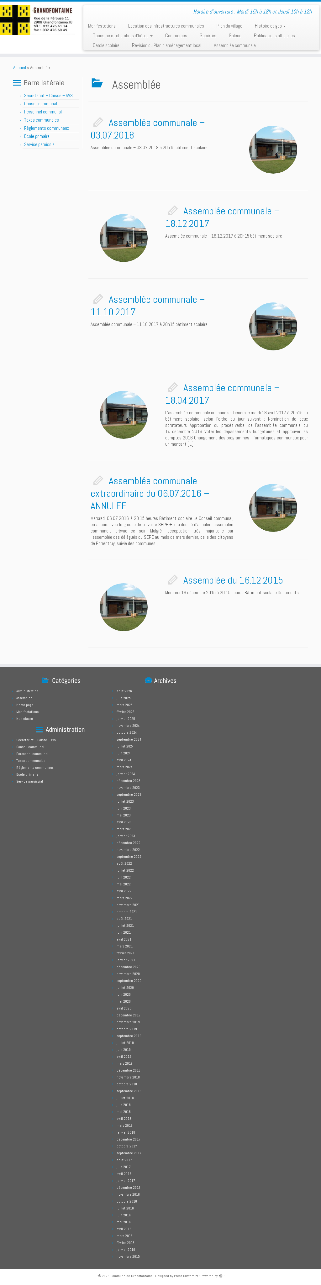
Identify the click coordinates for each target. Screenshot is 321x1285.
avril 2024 (124, 760)
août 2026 (124, 691)
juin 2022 (124, 877)
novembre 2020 (128, 974)
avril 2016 (124, 1229)
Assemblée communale (235, 45)
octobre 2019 (127, 1029)
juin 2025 (124, 698)
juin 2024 (123, 753)
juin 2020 (124, 994)
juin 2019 (124, 1049)
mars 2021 (125, 946)
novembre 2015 (128, 1256)
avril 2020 (124, 1008)
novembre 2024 (128, 725)
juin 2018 (124, 1105)
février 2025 (125, 712)
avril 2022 (124, 891)
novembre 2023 (128, 787)
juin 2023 (124, 808)
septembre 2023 (129, 794)
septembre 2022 (129, 856)
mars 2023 (125, 829)
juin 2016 (124, 1215)
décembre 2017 (128, 1139)
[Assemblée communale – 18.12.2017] (123, 238)
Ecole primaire (37, 136)
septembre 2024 (129, 739)
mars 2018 (125, 1125)
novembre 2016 (128, 1194)
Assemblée (24, 698)
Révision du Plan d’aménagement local (166, 45)
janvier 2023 (126, 836)
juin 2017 (124, 1167)
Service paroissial (39, 144)
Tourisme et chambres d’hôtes (121, 35)
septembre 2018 (129, 1091)
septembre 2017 (129, 1153)
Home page (24, 705)
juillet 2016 (125, 1208)
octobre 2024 (127, 732)
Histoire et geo (269, 25)
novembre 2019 (128, 1022)
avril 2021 (124, 939)
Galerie (235, 35)
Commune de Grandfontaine (131, 1276)
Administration (27, 691)
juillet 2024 (125, 746)
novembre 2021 (128, 905)
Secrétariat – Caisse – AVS (48, 95)
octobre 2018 (127, 1084)
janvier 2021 (126, 960)
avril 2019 (124, 1056)
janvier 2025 (126, 718)
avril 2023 (124, 822)
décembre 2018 (128, 1070)
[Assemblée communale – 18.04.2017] (123, 414)
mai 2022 (124, 884)
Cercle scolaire (106, 45)
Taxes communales (41, 120)
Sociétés (208, 35)
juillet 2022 (125, 870)
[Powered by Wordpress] (220, 1275)
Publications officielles (274, 35)
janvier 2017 (126, 1180)
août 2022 (124, 863)
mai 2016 (124, 1222)
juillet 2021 (125, 925)
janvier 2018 (126, 1132)
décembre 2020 (128, 967)
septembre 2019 (129, 1036)
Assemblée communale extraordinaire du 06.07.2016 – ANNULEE (150, 493)
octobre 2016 (127, 1201)
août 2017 (124, 1160)
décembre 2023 (128, 781)
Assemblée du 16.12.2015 (233, 580)
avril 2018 (124, 1118)
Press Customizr (186, 1276)
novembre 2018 (128, 1077)
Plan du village (229, 25)
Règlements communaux (46, 128)
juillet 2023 (125, 801)
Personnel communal (43, 112)
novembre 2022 (128, 849)
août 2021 (124, 918)
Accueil (19, 68)
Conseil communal (40, 104)
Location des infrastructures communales (166, 25)
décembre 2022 (128, 843)
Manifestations (102, 25)
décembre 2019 (128, 1015)
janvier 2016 (126, 1249)
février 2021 (125, 953)
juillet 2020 (125, 987)
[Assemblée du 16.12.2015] (123, 607)
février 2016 (125, 1242)
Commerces (176, 35)
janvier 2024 (126, 774)
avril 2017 (124, 1174)
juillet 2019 (125, 1043)
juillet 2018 (125, 1098)
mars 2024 (124, 767)
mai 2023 (124, 815)
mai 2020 (124, 1001)
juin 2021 (124, 932)
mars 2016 (125, 1236)
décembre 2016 (128, 1187)
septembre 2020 (129, 980)
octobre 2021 (127, 912)
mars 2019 (125, 1063)
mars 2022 (125, 898)
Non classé (24, 718)
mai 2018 (124, 1111)
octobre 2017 (127, 1146)
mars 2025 (125, 705)
